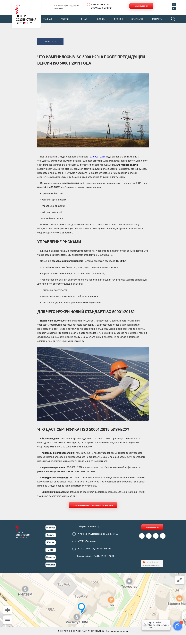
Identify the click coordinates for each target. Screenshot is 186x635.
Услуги (50, 535)
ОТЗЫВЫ (118, 19)
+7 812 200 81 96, (86, 548)
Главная (50, 527)
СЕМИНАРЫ (137, 19)
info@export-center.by (101, 8)
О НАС (84, 19)
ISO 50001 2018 (97, 156)
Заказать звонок (141, 6)
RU (173, 8)
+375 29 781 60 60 (100, 5)
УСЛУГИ (65, 19)
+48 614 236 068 (103, 548)
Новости (50, 557)
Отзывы (50, 564)
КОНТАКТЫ (157, 19)
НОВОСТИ (100, 19)
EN (173, 4)
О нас (50, 550)
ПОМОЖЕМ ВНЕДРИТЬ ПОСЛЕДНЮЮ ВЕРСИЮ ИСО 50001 (93, 505)
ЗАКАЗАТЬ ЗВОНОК (152, 527)
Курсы (50, 542)
